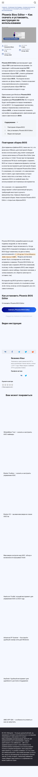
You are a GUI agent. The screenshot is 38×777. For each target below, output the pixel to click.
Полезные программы (15, 7)
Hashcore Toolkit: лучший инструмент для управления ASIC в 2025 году (18, 598)
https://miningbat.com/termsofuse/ (12, 739)
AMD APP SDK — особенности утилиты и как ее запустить (18, 721)
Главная (4, 7)
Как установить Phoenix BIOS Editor (20, 130)
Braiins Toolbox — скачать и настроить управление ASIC (17, 474)
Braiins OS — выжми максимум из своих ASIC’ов (18, 515)
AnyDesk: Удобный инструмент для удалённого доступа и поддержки (16, 680)
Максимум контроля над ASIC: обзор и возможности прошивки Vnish (17, 556)
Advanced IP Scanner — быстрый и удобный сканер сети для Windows (16, 639)
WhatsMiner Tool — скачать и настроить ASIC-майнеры (18, 433)
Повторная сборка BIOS (16, 127)
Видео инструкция (14, 134)
